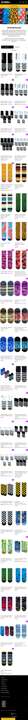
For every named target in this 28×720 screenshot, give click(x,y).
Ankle (9, 40)
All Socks (3, 677)
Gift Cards (3, 684)
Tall (12, 41)
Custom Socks (4, 679)
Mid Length (23, 40)
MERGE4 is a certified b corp (8, 710)
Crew (19, 40)
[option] (14, 6)
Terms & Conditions (5, 692)
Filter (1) (6, 47)
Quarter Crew (14, 40)
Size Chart (3, 681)
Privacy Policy (4, 686)
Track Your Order (4, 690)
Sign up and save (5, 696)
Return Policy (4, 688)
